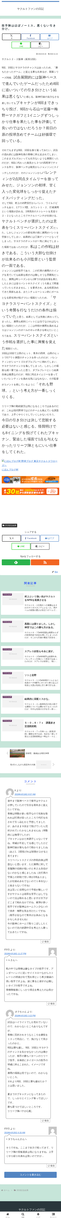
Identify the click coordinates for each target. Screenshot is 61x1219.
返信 (47, 941)
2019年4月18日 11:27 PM (15, 954)
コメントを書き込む (30, 1174)
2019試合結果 (10, 525)
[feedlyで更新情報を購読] (16, 562)
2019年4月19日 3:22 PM (25, 1016)
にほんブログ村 (10, 469)
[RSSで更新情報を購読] (45, 562)
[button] (40, 45)
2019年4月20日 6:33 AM (14, 1133)
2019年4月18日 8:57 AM (25, 794)
